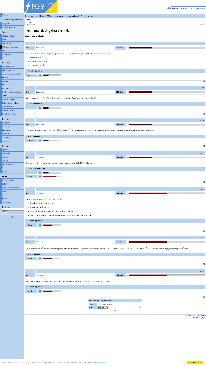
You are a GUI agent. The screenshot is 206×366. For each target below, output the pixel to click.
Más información (101, 362)
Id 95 (202, 238)
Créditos (203, 319)
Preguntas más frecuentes (10, 187)
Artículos (5, 157)
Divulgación (6, 123)
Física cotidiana (7, 110)
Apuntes (5, 150)
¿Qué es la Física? (8, 36)
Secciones (175, 8)
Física (204, 315)
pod (29, 75)
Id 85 (202, 44)
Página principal (7, 15)
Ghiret (30, 176)
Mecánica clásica (8, 67)
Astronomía (6, 88)
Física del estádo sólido (10, 103)
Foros (4, 40)
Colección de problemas (197, 8)
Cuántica (5, 81)
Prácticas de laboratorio (10, 168)
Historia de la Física (9, 114)
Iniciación (5, 126)
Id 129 (202, 120)
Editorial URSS (7, 180)
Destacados (184, 8)
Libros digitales (7, 164)
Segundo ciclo (7, 137)
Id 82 (202, 153)
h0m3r (30, 291)
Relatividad (6, 77)
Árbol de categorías (8, 27)
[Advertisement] (181, 3)
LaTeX (4, 184)
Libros (4, 50)
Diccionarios (6, 54)
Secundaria (6, 130)
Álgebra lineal (73, 16)
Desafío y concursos (9, 58)
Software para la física (9, 195)
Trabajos (5, 160)
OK (194, 362)
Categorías (5, 24)
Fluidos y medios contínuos (11, 92)
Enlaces (4, 198)
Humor (4, 191)
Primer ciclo (6, 134)
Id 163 (202, 271)
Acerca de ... (6, 202)
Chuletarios (6, 153)
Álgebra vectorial (88, 16)
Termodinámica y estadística (11, 74)
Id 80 (202, 189)
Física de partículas (8, 99)
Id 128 (202, 88)
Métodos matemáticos (9, 85)
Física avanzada (7, 107)
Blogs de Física (7, 43)
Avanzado (5, 141)
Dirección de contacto (199, 317)
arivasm (30, 140)
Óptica (4, 96)
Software (5, 171)
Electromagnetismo (8, 70)
